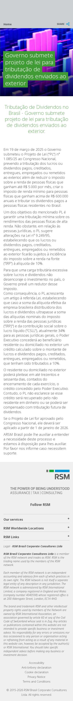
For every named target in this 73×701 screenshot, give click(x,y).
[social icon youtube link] (66, 504)
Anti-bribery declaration (36, 667)
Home (8, 24)
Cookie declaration (36, 672)
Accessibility (36, 663)
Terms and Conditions (36, 681)
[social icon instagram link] (60, 504)
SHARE (60, 24)
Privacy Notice (36, 677)
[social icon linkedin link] (54, 504)
